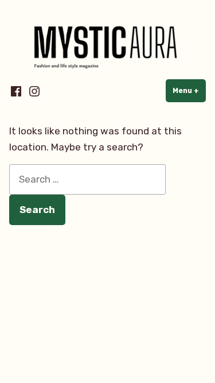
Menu (189, 91)
